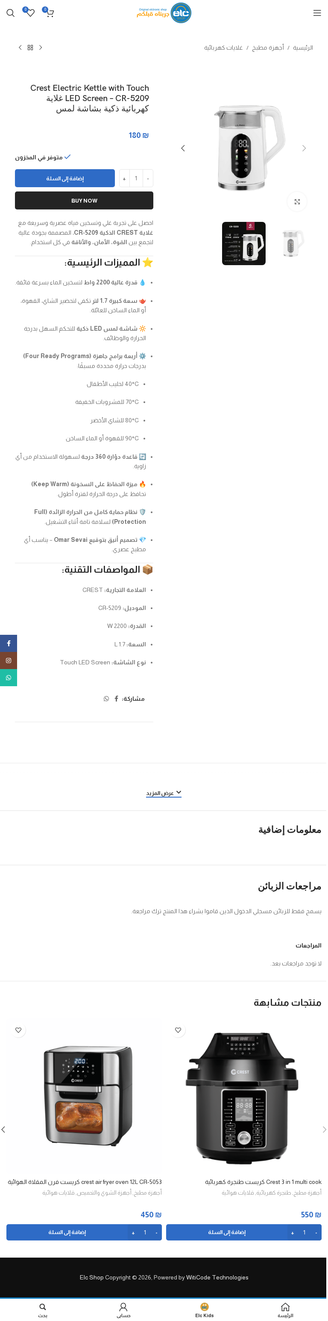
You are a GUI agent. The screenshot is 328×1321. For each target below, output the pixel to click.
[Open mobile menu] (317, 12)
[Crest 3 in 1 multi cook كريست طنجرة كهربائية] (244, 1096)
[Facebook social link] (116, 699)
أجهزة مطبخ (268, 47)
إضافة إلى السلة (65, 178)
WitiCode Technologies (217, 1277)
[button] (304, 148)
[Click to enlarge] (297, 201)
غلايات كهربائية (223, 47)
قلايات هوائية (238, 1192)
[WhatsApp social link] (106, 699)
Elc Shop (92, 1277)
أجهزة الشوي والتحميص (104, 1192)
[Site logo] (164, 12)
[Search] (10, 12)
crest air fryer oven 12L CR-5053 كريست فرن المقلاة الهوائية (85, 1181)
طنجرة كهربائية (273, 1192)
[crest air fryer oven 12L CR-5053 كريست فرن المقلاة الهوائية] (84, 1096)
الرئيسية (303, 47)
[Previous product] (40, 48)
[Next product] (20, 48)
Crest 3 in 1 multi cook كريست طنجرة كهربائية (263, 1181)
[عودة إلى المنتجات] (30, 48)
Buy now (84, 200)
